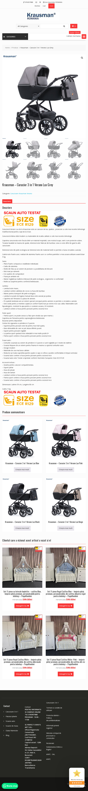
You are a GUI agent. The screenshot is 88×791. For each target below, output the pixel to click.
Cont (51, 6)
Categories (11, 36)
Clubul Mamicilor (12, 730)
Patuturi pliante (11, 716)
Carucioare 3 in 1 (12, 712)
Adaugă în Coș (21, 606)
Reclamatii (50, 743)
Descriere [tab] (7, 201)
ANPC (48, 759)
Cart (44, 6)
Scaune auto (10, 721)
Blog (7, 735)
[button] (84, 36)
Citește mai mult (22, 469)
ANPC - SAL (50, 754)
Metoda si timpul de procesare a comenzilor (53, 735)
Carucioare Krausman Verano (21, 193)
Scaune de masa (12, 726)
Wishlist (37, 6)
